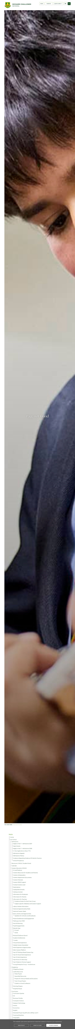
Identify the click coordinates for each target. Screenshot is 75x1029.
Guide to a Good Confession (22, 983)
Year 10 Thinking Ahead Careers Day (23, 952)
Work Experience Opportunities (22, 947)
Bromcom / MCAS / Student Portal (21, 863)
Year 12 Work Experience (20, 957)
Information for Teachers (20, 899)
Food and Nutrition (18, 1015)
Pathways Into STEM (19, 921)
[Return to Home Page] (17, 5)
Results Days (16, 928)
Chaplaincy (15, 967)
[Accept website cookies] (53, 1025)
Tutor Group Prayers (20, 981)
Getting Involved (17, 892)
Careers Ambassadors (19, 875)
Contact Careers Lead (19, 884)
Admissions (15, 841)
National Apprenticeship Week (21, 909)
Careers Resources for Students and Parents (25, 872)
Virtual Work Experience (20, 942)
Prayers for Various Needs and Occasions (26, 978)
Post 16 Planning (17, 923)
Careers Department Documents (22, 877)
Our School (13, 839)
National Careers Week (19, 911)
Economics (16, 1008)
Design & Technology (19, 1003)
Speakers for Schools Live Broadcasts (25, 915)
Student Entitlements (19, 938)
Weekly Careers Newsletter (20, 945)
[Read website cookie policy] (21, 1025)
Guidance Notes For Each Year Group (25, 901)
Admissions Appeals (18, 853)
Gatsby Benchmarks (19, 889)
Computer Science (18, 1000)
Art (14, 996)
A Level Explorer (17, 870)
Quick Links (57, 3)
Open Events (16, 846)
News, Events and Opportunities (22, 913)
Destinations (16, 887)
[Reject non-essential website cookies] (37, 1025)
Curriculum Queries (18, 993)
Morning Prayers (17, 986)
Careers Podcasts (18, 880)
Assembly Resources (20, 976)
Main (41, 3)
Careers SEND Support (19, 882)
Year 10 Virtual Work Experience (22, 954)
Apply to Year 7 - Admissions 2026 (22, 848)
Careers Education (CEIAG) (19, 868)
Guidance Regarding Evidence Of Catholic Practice (27, 858)
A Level (17, 930)
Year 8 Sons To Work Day (20, 959)
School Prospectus (18, 860)
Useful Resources (18, 971)
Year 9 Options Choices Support (22, 962)
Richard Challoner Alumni (20, 935)
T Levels (15, 940)
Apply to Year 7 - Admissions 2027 (22, 843)
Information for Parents (19, 897)
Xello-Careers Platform (19, 950)
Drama (15, 1005)
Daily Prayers (18, 973)
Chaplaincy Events (18, 969)
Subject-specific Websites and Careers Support (28, 903)
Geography (16, 1017)
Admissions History (18, 855)
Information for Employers (20, 894)
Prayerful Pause (17, 988)
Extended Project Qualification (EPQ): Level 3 (25, 1012)
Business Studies (18, 998)
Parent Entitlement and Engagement (23, 918)
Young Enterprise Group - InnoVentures (24, 964)
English (15, 1010)
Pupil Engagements (18, 926)
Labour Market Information (20, 906)
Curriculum (15, 991)
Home (12, 837)
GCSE (16, 932)
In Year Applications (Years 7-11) (21, 851)
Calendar (14, 865)
